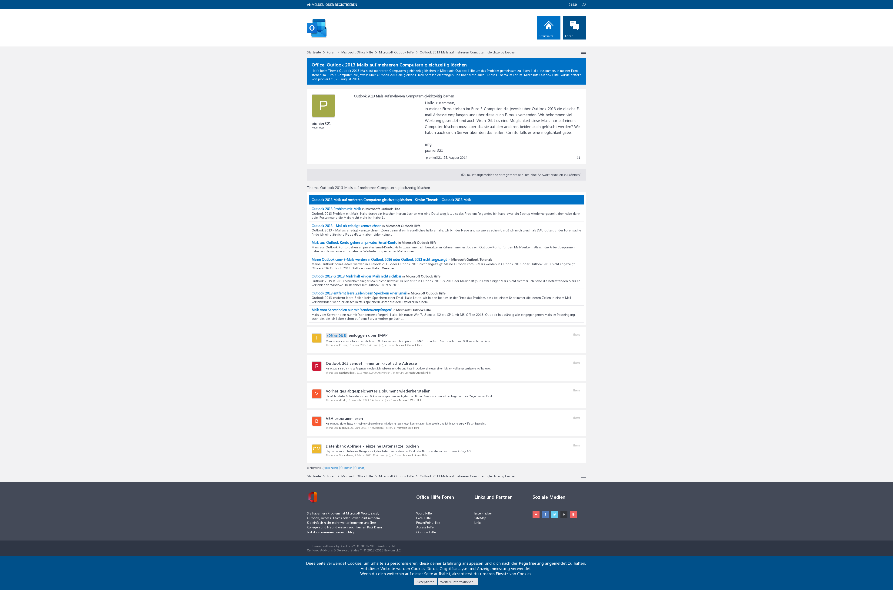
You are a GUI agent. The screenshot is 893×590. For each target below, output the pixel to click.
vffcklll (342, 400)
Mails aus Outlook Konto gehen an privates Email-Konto (354, 242)
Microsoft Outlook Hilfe (541, 75)
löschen (348, 467)
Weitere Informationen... (458, 582)
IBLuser (343, 345)
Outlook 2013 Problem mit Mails (336, 208)
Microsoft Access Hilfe (415, 455)
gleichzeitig (331, 467)
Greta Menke (346, 455)
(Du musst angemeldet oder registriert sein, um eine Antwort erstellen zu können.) (521, 174)
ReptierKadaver (347, 372)
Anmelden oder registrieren (332, 4)
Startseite (546, 36)
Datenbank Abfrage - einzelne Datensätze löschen (372, 445)
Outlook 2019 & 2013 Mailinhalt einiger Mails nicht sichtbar (356, 276)
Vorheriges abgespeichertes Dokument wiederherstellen (378, 390)
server (361, 467)
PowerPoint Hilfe (428, 522)
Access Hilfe (425, 527)
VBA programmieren (344, 418)
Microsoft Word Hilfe (410, 400)
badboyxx (344, 427)
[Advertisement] (389, 129)
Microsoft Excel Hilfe (408, 427)
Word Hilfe (424, 513)
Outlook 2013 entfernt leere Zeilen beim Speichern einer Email (359, 293)
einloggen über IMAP (357, 335)
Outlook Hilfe (426, 532)
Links (477, 522)
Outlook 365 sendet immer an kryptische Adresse (371, 363)
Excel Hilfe (423, 518)
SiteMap (480, 518)
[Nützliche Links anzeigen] (583, 52)
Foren (569, 36)
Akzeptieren (425, 582)
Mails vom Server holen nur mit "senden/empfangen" (352, 309)
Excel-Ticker (483, 513)
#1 (578, 157)
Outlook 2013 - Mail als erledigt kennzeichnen (346, 225)
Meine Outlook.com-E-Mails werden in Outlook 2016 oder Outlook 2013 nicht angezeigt (379, 259)
